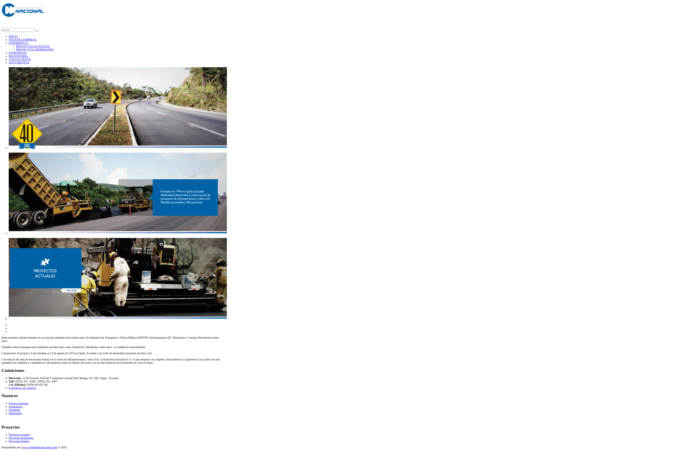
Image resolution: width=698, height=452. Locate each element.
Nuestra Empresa (18, 403)
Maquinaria (15, 413)
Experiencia (15, 406)
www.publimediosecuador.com (39, 447)
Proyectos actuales (19, 434)
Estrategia (14, 409)
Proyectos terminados (21, 437)
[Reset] (37, 30)
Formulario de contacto (22, 388)
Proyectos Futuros (19, 441)
